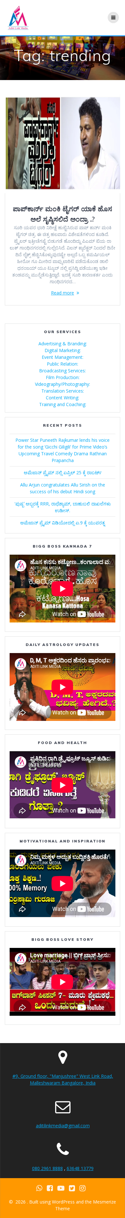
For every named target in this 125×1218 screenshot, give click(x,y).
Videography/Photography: (62, 384)
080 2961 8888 (47, 1168)
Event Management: (62, 357)
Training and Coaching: (62, 404)
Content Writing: (62, 398)
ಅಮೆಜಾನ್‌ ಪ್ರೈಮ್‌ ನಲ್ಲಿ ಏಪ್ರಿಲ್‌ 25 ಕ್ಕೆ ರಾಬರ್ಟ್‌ (63, 472)
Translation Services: (62, 391)
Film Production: (62, 377)
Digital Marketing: (63, 350)
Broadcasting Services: (62, 371)
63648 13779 (80, 1168)
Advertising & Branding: (62, 344)
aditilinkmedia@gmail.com (63, 1126)
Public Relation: (62, 364)
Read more (62, 293)
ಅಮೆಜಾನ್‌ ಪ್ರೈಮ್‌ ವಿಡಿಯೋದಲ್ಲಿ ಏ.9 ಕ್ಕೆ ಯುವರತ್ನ (62, 523)
